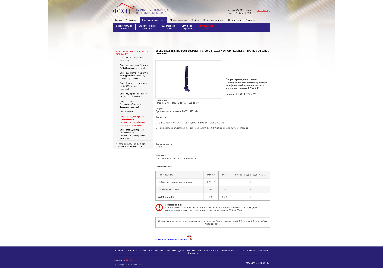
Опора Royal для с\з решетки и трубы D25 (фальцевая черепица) (133, 86)
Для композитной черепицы (147, 27)
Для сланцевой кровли (169, 27)
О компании (131, 20)
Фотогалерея (234, 20)
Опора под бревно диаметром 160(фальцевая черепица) (133, 95)
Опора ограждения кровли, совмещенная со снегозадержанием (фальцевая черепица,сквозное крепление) (134, 120)
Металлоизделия (178, 20)
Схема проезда (263, 10)
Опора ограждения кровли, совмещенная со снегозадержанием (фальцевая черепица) (134, 134)
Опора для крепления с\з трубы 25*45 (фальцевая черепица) (134, 66)
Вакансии (250, 20)
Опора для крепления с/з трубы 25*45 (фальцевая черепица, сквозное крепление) (134, 76)
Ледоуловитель (127, 111)
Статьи (240, 250)
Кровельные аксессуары (153, 20)
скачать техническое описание (171, 239)
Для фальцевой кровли (206, 27)
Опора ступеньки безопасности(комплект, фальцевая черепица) (130, 104)
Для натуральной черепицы (124, 27)
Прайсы (195, 20)
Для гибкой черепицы (187, 27)
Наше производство (213, 20)
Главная (118, 20)
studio (132, 260)
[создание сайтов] (127, 260)
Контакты (193, 253)
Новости (251, 250)
